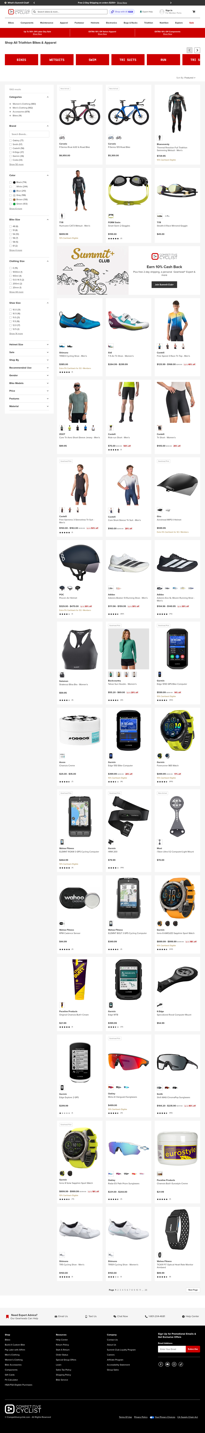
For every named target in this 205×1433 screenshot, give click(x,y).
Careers (110, 1354)
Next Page (193, 1289)
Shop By (14, 360)
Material (14, 406)
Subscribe (193, 1349)
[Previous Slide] (34, 2)
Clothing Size (17, 261)
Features (14, 398)
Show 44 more (16, 292)
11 (140, 1290)
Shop (7, 1334)
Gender (13, 375)
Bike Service (62, 1379)
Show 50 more (16, 164)
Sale (11, 352)
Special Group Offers (66, 1359)
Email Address (165, 1343)
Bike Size (14, 219)
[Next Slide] (171, 2)
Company (112, 1334)
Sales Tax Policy (63, 1369)
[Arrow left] (189, 50)
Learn (58, 1364)
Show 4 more (15, 250)
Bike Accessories (13, 1364)
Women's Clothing (14, 1359)
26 (146, 1290)
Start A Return (63, 1349)
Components (11, 1369)
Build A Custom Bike (15, 1344)
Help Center (62, 1339)
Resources (61, 1334)
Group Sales (113, 1369)
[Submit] (34, 12)
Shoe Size (15, 303)
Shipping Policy (63, 1374)
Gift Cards (10, 1374)
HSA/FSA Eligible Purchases (18, 1384)
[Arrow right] (197, 50)
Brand (12, 126)
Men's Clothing (12, 1354)
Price (12, 391)
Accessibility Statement (118, 1364)
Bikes (7, 1339)
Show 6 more (15, 208)
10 (137, 1290)
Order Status (62, 1354)
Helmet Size (16, 344)
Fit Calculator (11, 1379)
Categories (15, 97)
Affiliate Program (115, 1359)
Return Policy (62, 1344)
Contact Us (112, 1339)
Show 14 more (16, 333)
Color (12, 175)
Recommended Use (20, 368)
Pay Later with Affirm (15, 1349)
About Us (111, 1344)
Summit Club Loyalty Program (121, 1349)
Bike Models (16, 383)
